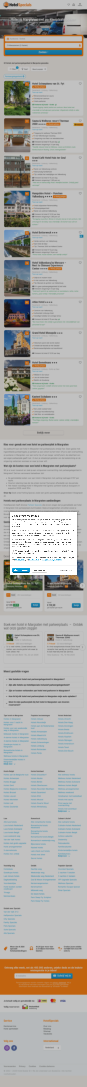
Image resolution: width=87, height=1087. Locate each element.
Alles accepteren (21, 570)
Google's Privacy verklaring (52, 560)
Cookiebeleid (34, 560)
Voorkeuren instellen (66, 570)
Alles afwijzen (39, 570)
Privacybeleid (20, 560)
